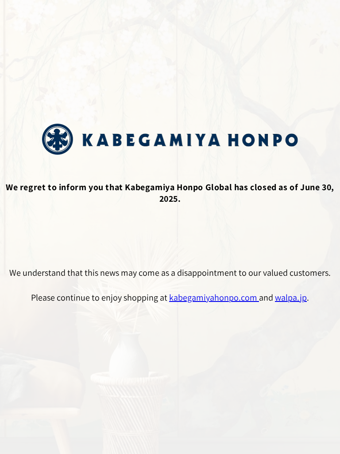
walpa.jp (291, 297)
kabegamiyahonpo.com (214, 297)
